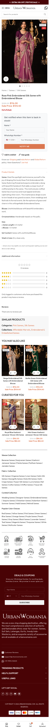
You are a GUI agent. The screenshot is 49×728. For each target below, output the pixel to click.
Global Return (40, 159)
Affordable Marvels (21, 329)
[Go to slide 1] (20, 86)
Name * (7, 125)
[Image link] (24, 616)
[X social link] (7, 694)
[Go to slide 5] (29, 86)
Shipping (13, 159)
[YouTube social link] (15, 694)
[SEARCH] (45, 14)
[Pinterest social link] (19, 694)
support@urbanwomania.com (16, 657)
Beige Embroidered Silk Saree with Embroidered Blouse (13, 381)
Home (4, 90)
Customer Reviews (11, 652)
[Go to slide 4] (26, 86)
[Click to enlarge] (6, 79)
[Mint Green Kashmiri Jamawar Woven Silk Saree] (36, 414)
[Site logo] (24, 8)
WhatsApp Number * (13, 135)
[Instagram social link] (11, 694)
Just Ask (24, 162)
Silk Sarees (21, 90)
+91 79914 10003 (10, 661)
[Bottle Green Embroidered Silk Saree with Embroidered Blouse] (36, 360)
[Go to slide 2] (22, 86)
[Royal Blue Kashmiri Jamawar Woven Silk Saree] (13, 414)
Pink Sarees (18, 325)
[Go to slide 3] (24, 86)
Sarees (12, 90)
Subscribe (24, 602)
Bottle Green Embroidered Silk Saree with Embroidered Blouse (36, 381)
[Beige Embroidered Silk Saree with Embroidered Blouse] (13, 360)
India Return (26, 159)
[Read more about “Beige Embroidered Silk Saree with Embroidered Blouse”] (11, 373)
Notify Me (24, 146)
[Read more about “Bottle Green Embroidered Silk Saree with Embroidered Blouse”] (34, 373)
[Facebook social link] (3, 694)
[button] (4, 51)
